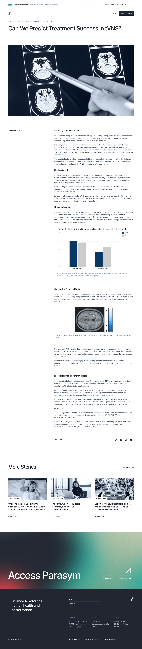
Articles (11, 21)
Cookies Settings (108, 639)
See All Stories (128, 467)
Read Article (13, 516)
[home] (9, 13)
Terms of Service (91, 639)
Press (115, 13)
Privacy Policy (74, 639)
